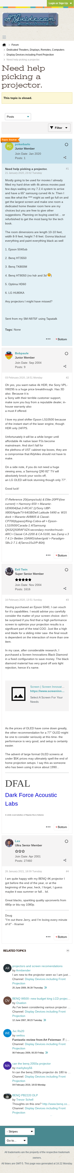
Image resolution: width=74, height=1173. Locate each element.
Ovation (21, 1003)
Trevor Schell (24, 1099)
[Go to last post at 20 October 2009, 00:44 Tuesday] (45, 988)
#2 (67, 377)
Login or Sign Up (58, 3)
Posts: (19, 158)
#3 (67, 599)
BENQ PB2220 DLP (25, 1095)
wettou (20, 1035)
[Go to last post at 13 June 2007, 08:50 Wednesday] (44, 1020)
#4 (67, 871)
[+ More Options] (48, 339)
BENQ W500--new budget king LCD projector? (42, 998)
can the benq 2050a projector (31, 1063)
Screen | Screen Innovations (48, 686)
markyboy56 (24, 1068)
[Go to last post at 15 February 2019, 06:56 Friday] (46, 1053)
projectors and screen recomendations (37, 966)
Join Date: (21, 153)
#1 (67, 168)
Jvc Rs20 (18, 1031)
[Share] (65, 157)
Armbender (23, 970)
